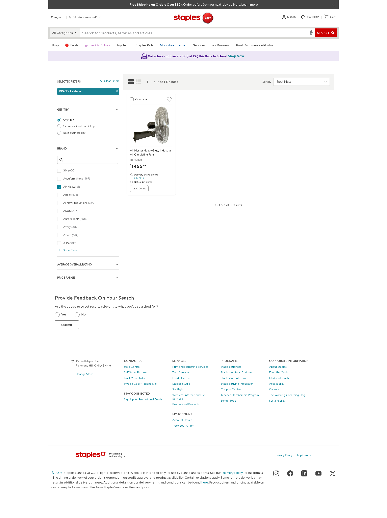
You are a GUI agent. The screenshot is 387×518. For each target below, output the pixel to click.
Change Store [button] (84, 374)
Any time (68, 119)
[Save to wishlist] (169, 99)
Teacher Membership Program (240, 395)
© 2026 (56, 473)
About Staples (278, 366)
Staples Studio (181, 383)
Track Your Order (134, 378)
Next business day (74, 132)
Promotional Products (186, 404)
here (204, 482)
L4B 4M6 (139, 177)
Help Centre (132, 366)
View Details (139, 188)
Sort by (266, 81)
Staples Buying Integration (237, 383)
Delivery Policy (232, 473)
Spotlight (178, 389)
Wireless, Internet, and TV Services (188, 396)
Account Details (182, 420)
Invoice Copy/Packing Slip (140, 383)
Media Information (280, 378)
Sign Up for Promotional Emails (143, 399)
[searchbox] (194, 32)
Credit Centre (181, 378)
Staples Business (231, 366)
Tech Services (180, 372)
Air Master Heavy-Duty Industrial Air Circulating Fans (150, 152)
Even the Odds (278, 372)
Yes (64, 314)
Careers (274, 389)
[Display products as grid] (131, 82)
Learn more (249, 4)
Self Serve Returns (135, 372)
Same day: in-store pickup (79, 126)
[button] (65, 32)
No (83, 314)
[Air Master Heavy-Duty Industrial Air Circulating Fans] (151, 125)
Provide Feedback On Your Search (94, 298)
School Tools (228, 400)
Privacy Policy (284, 455)
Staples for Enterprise (234, 378)
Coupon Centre (231, 389)
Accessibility (276, 383)
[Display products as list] (138, 82)
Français (56, 17)
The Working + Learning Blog (287, 395)
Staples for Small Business (237, 372)
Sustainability (277, 400)
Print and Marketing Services (190, 366)
